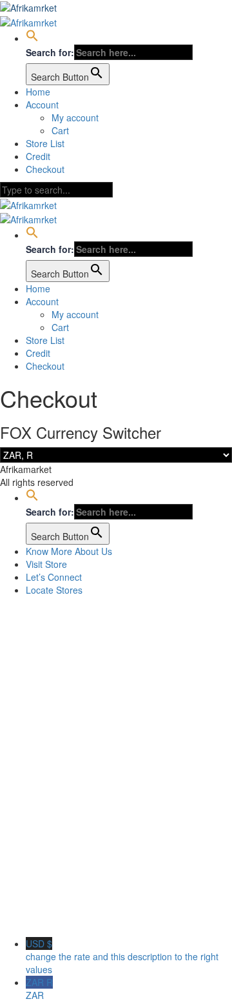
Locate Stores (54, 589)
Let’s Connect (54, 576)
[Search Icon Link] (32, 38)
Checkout (45, 169)
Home (38, 91)
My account (75, 117)
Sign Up (71, 917)
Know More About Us (69, 551)
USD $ (122, 956)
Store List (45, 143)
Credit (38, 156)
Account (42, 104)
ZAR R (39, 989)
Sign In (103, 917)
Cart (60, 130)
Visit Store (46, 564)
